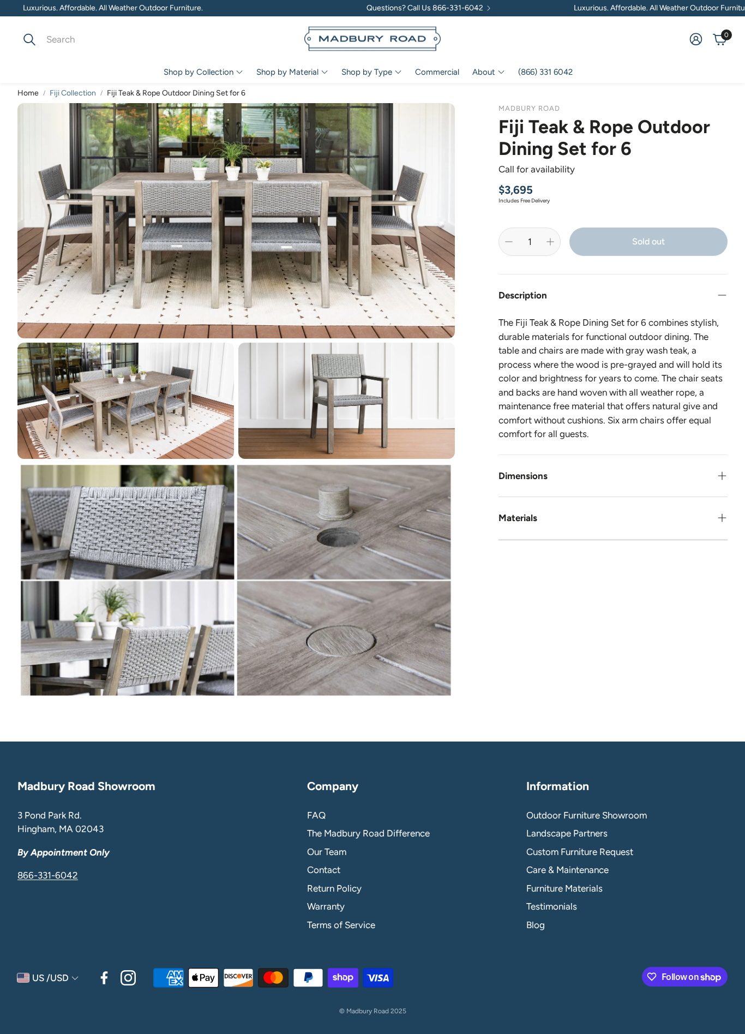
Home (28, 93)
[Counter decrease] (509, 242)
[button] (90, 39)
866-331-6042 (47, 875)
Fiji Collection (73, 93)
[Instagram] (128, 977)
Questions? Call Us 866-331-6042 (425, 8)
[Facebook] (104, 977)
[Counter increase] (550, 242)
